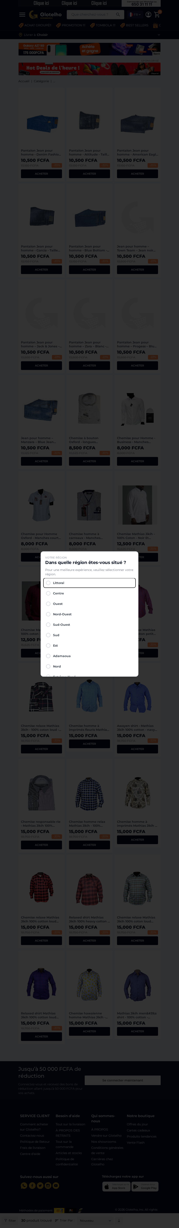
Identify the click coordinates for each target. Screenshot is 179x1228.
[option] (89, 583)
